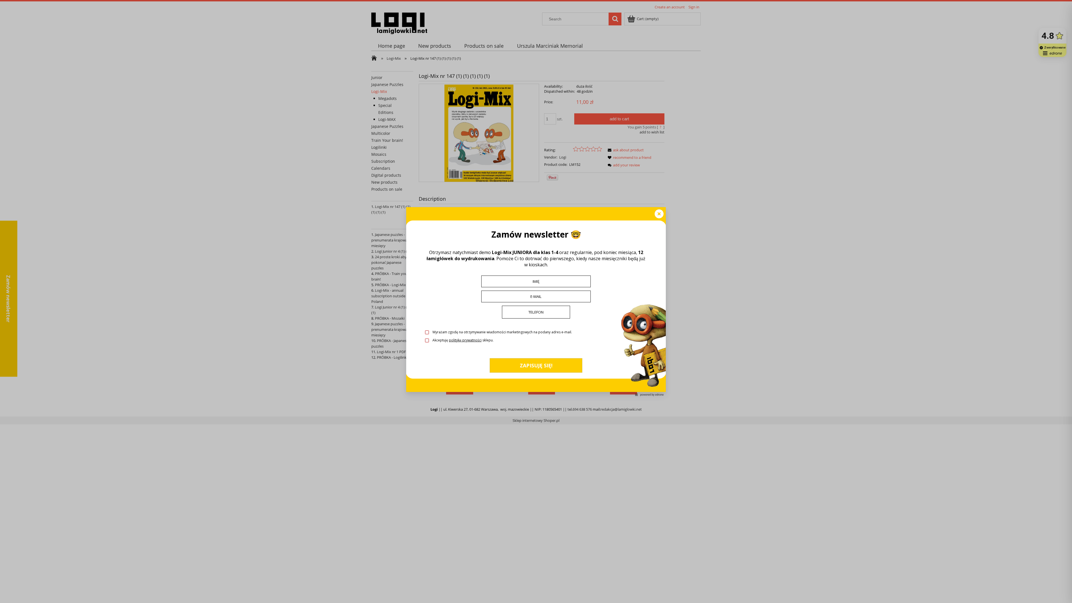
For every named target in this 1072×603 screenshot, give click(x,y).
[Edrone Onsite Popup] (536, 301)
